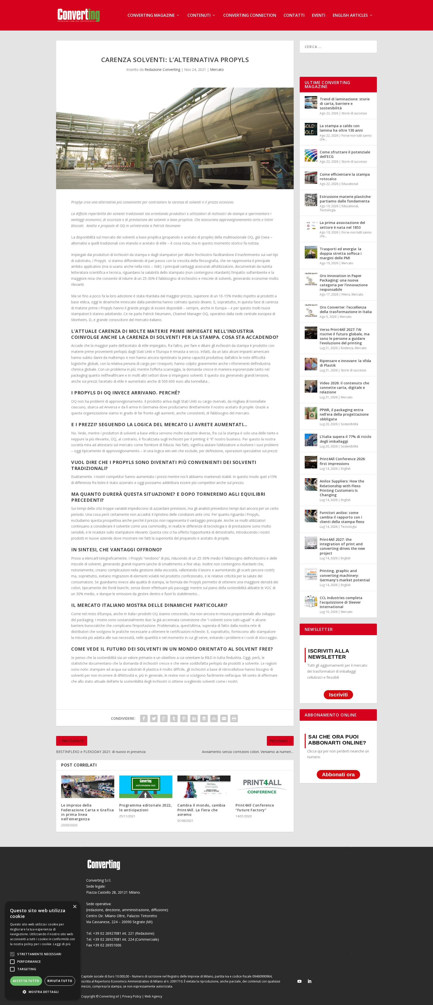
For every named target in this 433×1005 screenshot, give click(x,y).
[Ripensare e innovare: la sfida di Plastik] (311, 364)
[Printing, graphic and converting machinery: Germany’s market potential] (311, 574)
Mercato (217, 69)
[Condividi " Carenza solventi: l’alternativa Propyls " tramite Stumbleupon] (214, 718)
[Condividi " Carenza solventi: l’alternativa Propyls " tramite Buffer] (204, 718)
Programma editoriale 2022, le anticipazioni (145, 807)
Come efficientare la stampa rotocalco (345, 176)
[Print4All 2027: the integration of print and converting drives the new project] (311, 543)
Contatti (294, 15)
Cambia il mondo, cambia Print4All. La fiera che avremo (201, 810)
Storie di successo (354, 113)
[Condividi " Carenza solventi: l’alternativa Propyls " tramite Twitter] (154, 718)
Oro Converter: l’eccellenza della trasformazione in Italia (346, 309)
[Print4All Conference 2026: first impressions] (311, 462)
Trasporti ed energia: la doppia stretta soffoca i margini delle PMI (341, 253)
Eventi (318, 15)
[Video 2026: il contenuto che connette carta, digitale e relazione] (311, 386)
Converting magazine (151, 15)
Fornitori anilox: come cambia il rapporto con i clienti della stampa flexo (342, 517)
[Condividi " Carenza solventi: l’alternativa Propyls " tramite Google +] (164, 718)
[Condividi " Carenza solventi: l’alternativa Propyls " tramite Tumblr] (174, 718)
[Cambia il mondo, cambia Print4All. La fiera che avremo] (204, 787)
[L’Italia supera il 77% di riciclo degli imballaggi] (311, 440)
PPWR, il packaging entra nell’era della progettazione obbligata (344, 414)
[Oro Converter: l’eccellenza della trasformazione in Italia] (311, 310)
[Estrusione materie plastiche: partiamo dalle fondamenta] (311, 200)
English (346, 468)
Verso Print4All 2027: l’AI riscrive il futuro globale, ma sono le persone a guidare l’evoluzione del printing (345, 336)
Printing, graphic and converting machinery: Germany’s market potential (345, 575)
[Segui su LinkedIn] (309, 981)
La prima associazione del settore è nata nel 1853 (342, 224)
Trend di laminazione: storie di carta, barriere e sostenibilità (345, 103)
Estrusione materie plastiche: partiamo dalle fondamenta (345, 198)
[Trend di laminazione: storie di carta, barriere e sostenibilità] (311, 102)
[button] (42, 992)
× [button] (74, 907)
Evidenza (347, 348)
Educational (350, 184)
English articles (350, 15)
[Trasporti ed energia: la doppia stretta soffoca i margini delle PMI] (311, 252)
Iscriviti (338, 695)
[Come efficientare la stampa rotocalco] (311, 177)
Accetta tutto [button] (26, 981)
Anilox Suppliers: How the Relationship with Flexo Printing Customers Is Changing (342, 488)
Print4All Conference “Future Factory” (255, 807)
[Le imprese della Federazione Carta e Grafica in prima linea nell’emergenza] (87, 787)
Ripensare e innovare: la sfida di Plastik (345, 363)
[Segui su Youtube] (299, 981)
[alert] (42, 950)
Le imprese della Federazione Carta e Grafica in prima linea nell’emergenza (87, 812)
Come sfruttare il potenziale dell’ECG (345, 154)
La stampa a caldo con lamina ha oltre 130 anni (341, 128)
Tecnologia (328, 210)
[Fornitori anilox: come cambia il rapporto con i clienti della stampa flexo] (311, 516)
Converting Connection (249, 15)
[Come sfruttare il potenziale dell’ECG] (311, 155)
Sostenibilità (349, 424)
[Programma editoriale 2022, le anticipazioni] (145, 787)
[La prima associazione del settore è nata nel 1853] (311, 226)
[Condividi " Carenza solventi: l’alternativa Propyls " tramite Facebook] (144, 718)
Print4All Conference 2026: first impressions (343, 461)
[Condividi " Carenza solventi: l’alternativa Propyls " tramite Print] (234, 718)
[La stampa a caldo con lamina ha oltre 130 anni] (311, 129)
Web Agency (153, 996)
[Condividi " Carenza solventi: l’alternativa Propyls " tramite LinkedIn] (194, 718)
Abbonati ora (338, 774)
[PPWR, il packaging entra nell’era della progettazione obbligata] (311, 413)
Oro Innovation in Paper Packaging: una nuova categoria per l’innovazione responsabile (344, 282)
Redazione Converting (162, 69)
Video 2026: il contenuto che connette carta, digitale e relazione (344, 387)
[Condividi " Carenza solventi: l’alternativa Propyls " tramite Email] (224, 718)
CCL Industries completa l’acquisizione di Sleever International (341, 602)
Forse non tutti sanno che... (346, 137)
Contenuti (198, 15)
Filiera (346, 294)
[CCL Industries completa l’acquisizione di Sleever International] (311, 601)
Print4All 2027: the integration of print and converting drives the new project (342, 546)
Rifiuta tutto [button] (59, 981)
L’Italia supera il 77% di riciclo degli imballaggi (345, 438)
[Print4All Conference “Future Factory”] (262, 787)
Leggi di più (61, 944)
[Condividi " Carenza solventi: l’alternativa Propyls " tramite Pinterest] (184, 718)
